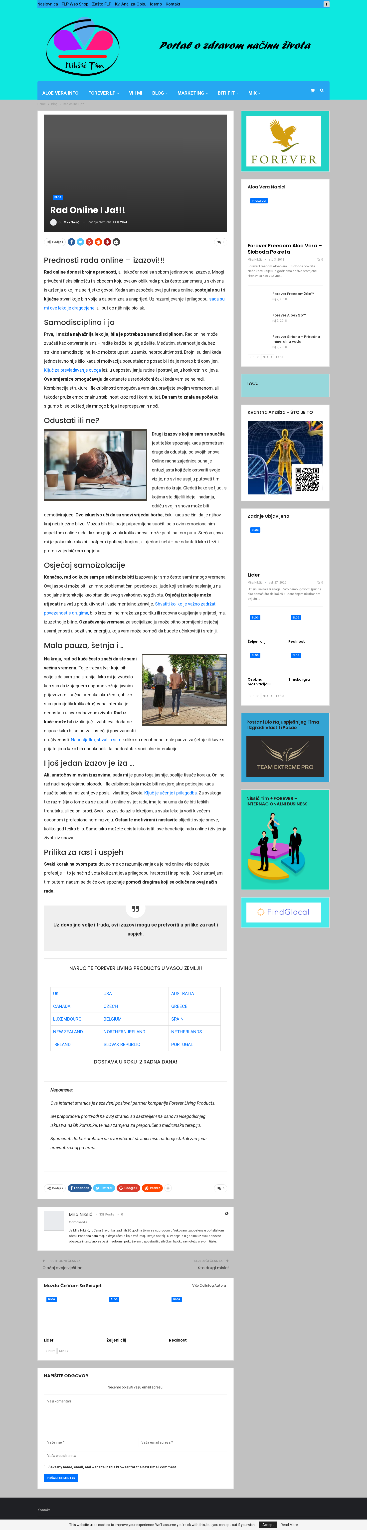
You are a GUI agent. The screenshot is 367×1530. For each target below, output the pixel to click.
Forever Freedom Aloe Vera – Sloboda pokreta (285, 248)
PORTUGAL (182, 1044)
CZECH (111, 1006)
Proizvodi (259, 200)
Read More (289, 1525)
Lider (254, 574)
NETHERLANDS (186, 1031)
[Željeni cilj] (136, 1314)
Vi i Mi (135, 93)
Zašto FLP (101, 3)
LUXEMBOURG (67, 1019)
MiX (252, 93)
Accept (268, 1525)
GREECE (179, 1006)
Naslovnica (47, 3)
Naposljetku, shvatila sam (96, 739)
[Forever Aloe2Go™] (258, 321)
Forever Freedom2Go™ (293, 293)
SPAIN (177, 1019)
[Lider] (73, 1314)
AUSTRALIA (182, 993)
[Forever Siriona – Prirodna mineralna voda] (258, 342)
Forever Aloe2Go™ (289, 315)
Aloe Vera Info (60, 93)
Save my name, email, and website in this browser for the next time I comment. (112, 1467)
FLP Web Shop (75, 3)
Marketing (191, 93)
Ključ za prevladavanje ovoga (72, 370)
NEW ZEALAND (68, 1031)
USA (108, 993)
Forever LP (102, 93)
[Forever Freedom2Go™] (258, 299)
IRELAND (62, 1044)
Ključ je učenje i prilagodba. (171, 792)
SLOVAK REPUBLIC (122, 1044)
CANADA (61, 1006)
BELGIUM (113, 1019)
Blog (158, 93)
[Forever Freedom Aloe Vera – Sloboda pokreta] (285, 217)
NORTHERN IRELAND (124, 1031)
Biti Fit (226, 93)
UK (56, 993)
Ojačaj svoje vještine (62, 1267)
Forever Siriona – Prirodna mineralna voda (296, 339)
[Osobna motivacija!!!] (265, 662)
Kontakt (173, 3)
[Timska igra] (305, 662)
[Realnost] (198, 1314)
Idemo (156, 3)
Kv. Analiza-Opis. (130, 3)
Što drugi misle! (213, 1267)
